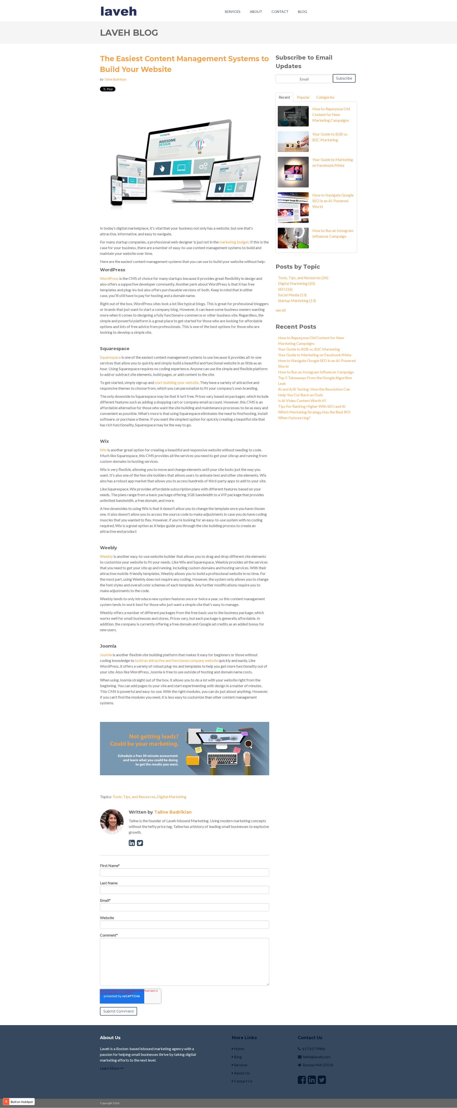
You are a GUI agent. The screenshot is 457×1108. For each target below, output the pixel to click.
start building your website (177, 382)
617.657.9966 (313, 1048)
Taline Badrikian (115, 79)
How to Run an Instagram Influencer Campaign (316, 372)
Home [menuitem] (238, 1048)
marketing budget (234, 242)
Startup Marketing (297, 300)
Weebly (106, 556)
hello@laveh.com (317, 1056)
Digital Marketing (171, 796)
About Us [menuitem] (241, 1073)
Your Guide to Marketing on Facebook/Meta (314, 355)
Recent (284, 97)
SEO (285, 289)
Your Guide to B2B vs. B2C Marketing (309, 349)
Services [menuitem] (232, 12)
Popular (303, 97)
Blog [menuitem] (302, 12)
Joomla (106, 654)
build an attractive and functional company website (176, 660)
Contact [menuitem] (280, 12)
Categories (325, 97)
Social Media (292, 294)
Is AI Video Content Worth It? (302, 400)
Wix (103, 450)
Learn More (110, 1068)
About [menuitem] (256, 12)
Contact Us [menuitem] (243, 1081)
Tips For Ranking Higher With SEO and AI (312, 406)
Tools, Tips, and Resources (134, 796)
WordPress (109, 278)
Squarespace (110, 357)
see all (281, 310)
